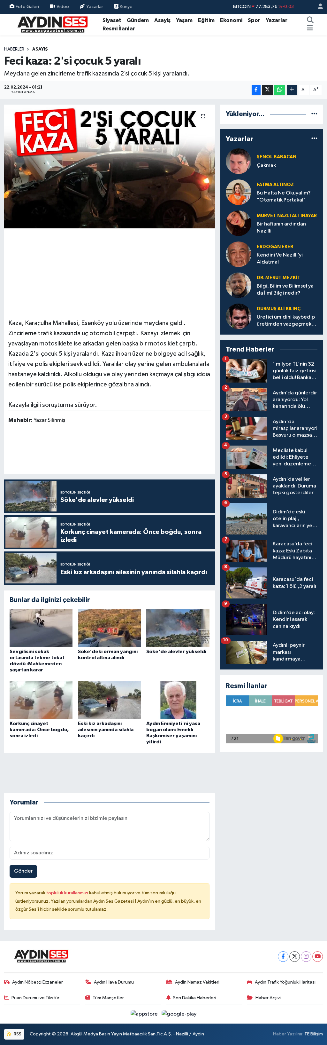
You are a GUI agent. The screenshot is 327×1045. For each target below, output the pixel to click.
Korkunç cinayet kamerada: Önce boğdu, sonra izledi (39, 729)
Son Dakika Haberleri (194, 997)
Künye (126, 6)
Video (63, 6)
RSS (17, 1034)
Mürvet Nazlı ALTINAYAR (287, 215)
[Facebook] (283, 956)
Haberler (14, 49)
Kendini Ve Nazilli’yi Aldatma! (280, 258)
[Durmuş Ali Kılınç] (238, 316)
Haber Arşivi (268, 997)
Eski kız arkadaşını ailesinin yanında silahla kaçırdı (105, 729)
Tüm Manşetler (108, 997)
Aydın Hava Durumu (114, 982)
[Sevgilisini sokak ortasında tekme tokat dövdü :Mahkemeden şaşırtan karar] (41, 628)
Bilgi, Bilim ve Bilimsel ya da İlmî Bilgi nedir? (285, 289)
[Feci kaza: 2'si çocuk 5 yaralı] (109, 166)
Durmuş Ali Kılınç (278, 308)
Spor (254, 20)
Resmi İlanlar (119, 28)
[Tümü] (314, 114)
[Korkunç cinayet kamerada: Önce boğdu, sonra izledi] (41, 700)
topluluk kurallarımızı (67, 893)
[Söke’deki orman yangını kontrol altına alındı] (109, 628)
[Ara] (310, 20)
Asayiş (162, 20)
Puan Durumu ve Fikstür (35, 997)
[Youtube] (317, 956)
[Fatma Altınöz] (238, 192)
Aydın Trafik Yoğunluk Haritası (285, 982)
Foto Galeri (27, 6)
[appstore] (144, 1014)
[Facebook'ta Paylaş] (256, 90)
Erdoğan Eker (275, 246)
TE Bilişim (313, 1034)
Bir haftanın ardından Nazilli (281, 227)
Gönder (23, 871)
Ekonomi (231, 20)
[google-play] (179, 1014)
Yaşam (184, 20)
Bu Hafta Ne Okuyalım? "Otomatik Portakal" (284, 196)
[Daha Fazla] (292, 90)
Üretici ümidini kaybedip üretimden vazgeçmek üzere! (286, 321)
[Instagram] (306, 956)
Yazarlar (94, 6)
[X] (294, 956)
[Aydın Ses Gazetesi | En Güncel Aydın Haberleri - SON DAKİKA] (52, 24)
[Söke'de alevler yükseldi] (177, 628)
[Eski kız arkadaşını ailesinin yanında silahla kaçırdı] (109, 700)
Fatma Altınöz (275, 184)
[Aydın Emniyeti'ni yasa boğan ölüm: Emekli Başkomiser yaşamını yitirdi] (177, 700)
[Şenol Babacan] (238, 161)
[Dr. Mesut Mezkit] (238, 285)
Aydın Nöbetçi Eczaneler (37, 982)
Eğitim (206, 20)
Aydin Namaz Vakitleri (197, 982)
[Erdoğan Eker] (238, 254)
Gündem (138, 20)
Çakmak (266, 165)
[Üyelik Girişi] (318, 7)
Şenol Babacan (276, 156)
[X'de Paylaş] (267, 90)
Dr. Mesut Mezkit (278, 277)
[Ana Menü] (310, 29)
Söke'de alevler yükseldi (176, 651)
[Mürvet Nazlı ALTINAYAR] (238, 223)
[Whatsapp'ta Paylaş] (279, 90)
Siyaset (112, 20)
